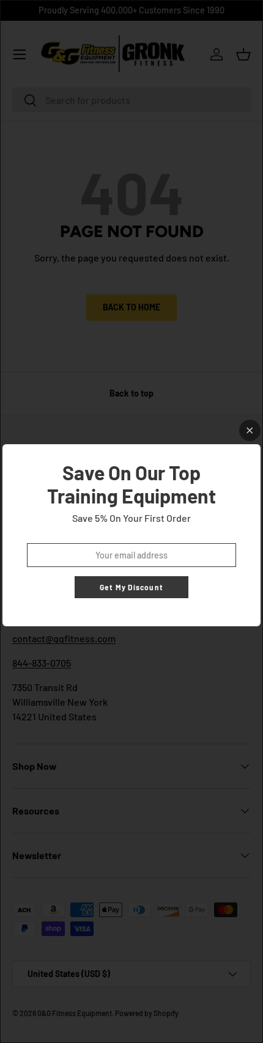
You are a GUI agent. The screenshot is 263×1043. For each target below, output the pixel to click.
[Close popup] (250, 430)
